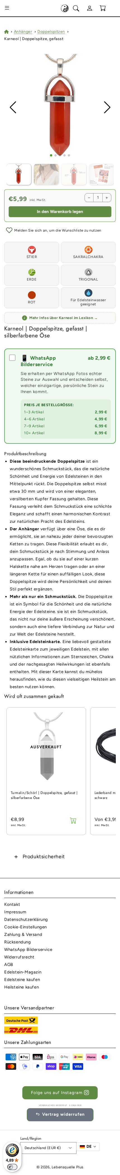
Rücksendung (17, 942)
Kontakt (12, 904)
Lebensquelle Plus (67, 1167)
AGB (8, 964)
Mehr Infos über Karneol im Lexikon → (61, 317)
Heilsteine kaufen (21, 987)
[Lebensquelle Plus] (65, 8)
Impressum (15, 911)
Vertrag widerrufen (63, 1114)
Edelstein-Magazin (22, 972)
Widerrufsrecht (19, 957)
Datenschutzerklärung (26, 919)
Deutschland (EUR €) (43, 1148)
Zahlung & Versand (23, 934)
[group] (60, 107)
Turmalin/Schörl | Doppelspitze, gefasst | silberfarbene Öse (44, 795)
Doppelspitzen (51, 31)
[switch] (12, 1167)
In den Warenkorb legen (60, 211)
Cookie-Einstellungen (25, 926)
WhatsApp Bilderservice (28, 949)
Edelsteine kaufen (22, 979)
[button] (7, 8)
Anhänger (23, 31)
